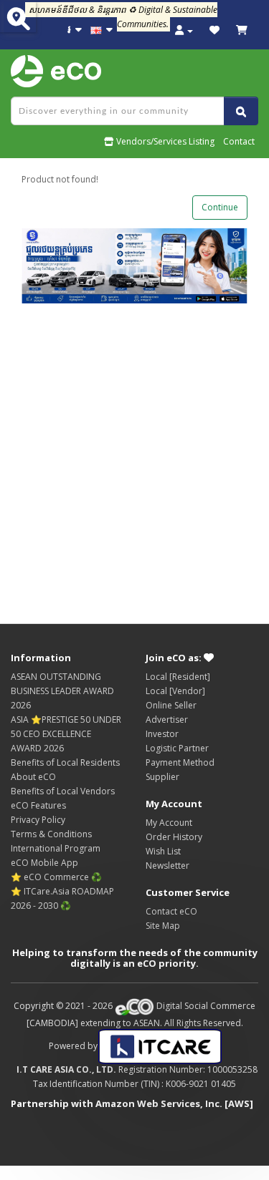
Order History (174, 837)
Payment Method (180, 762)
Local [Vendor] (175, 691)
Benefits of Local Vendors (63, 791)
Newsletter (167, 865)
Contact (239, 141)
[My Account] (184, 30)
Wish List (163, 851)
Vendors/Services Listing (164, 141)
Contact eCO (171, 911)
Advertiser (167, 719)
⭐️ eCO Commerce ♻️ (56, 877)
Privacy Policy (38, 820)
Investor (162, 734)
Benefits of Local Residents (65, 762)
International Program (55, 848)
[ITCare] (160, 1046)
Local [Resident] (178, 677)
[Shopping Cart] (241, 30)
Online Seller (171, 705)
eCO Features (38, 805)
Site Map (163, 926)
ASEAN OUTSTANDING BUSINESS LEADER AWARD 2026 (62, 691)
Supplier (162, 777)
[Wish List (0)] (214, 30)
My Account (169, 822)
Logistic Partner (177, 748)
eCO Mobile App (44, 863)
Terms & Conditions (51, 834)
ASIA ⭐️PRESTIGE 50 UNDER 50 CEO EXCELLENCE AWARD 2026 (66, 733)
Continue (220, 207)
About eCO (33, 777)
